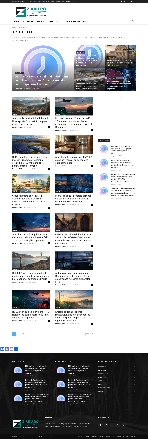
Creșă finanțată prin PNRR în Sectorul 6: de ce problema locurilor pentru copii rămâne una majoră (29, 200)
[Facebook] (121, 1)
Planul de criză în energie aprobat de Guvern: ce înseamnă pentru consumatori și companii (73, 198)
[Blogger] (100, 425)
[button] (133, 21)
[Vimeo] (131, 1)
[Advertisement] (91, 11)
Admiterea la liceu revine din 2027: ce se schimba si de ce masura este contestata (73, 160)
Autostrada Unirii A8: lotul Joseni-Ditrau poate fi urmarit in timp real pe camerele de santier (30, 121)
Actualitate (19, 72)
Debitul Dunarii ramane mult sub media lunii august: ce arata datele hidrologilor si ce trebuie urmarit (30, 276)
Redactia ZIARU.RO (18, 127)
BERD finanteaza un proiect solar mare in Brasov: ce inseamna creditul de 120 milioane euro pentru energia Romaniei (29, 161)
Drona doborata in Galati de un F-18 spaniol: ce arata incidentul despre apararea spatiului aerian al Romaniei (73, 122)
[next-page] (24, 334)
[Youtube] (134, 1)
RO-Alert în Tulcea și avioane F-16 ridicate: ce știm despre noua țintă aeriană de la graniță (30, 314)
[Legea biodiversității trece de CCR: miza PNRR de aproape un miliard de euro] (120, 56)
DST (50, 437)
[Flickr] (112, 425)
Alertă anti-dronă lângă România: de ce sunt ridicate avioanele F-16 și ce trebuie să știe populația (30, 237)
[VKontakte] (123, 425)
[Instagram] (124, 1)
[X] (128, 1)
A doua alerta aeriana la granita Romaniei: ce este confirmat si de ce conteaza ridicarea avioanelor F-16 (73, 277)
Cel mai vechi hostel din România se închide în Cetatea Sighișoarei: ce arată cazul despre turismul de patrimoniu (73, 239)
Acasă (14, 28)
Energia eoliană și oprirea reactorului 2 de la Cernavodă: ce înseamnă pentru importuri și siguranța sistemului (72, 316)
